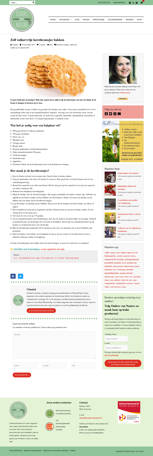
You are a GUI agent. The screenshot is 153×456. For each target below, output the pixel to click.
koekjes (66, 44)
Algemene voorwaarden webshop (55, 450)
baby (118, 252)
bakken (123, 252)
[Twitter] (133, 3)
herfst (124, 263)
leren (114, 269)
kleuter (137, 266)
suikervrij (73, 44)
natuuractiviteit (126, 273)
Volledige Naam (110, 334)
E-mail (107, 343)
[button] (70, 19)
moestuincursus (112, 272)
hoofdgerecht (132, 262)
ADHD (107, 252)
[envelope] (119, 113)
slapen (107, 280)
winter (107, 287)
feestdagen (120, 259)
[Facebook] (130, 3)
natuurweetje (109, 276)
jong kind (108, 266)
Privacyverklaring (15, 450)
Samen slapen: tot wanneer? (128, 173)
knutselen (108, 269)
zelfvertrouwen (115, 287)
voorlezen (129, 283)
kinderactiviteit (118, 266)
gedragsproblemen (132, 259)
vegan (135, 280)
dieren (133, 256)
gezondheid (109, 262)
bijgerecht (131, 252)
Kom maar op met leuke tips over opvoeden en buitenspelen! (123, 363)
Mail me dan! (125, 92)
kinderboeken (129, 266)
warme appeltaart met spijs (52, 249)
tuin (130, 280)
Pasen (127, 276)
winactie (137, 283)
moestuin (129, 269)
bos (136, 252)
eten (51, 44)
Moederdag (121, 269)
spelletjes (117, 280)
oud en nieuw (119, 276)
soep (111, 280)
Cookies (73, 450)
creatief (119, 256)
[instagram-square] (115, 113)
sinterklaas (137, 276)
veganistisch (110, 283)
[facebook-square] (107, 113)
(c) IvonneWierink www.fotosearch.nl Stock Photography (46, 258)
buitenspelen (110, 255)
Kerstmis (59, 44)
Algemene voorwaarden (33, 450)
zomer (124, 287)
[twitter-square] (111, 113)
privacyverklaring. (112, 355)
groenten (117, 262)
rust (131, 276)
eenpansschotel (110, 259)
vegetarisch (120, 283)
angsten (113, 252)
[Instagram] (137, 3)
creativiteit (126, 256)
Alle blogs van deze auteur (41, 310)
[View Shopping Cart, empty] (142, 2)
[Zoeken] (33, 2)
